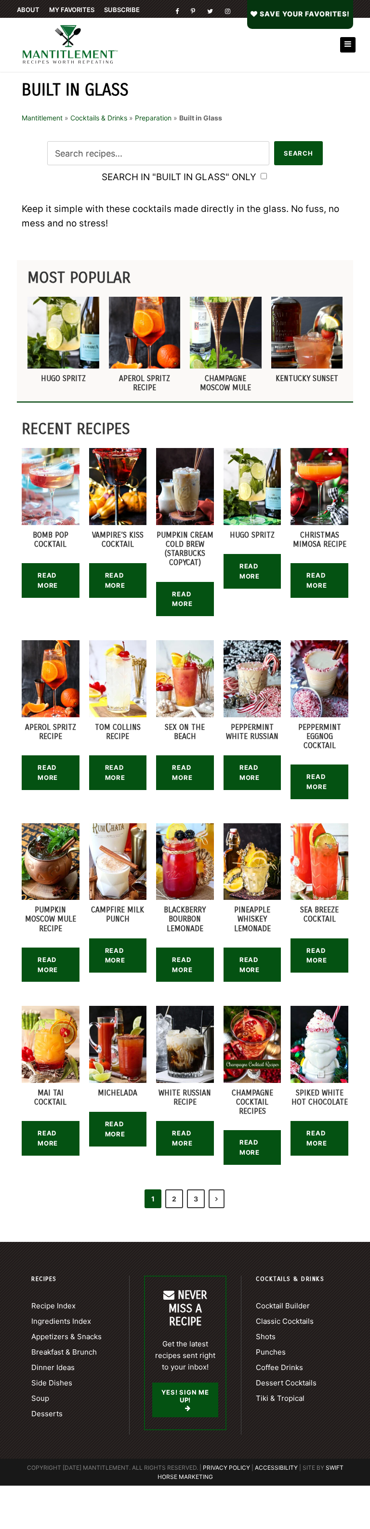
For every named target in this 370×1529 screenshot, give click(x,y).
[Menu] (348, 45)
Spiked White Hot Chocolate (319, 1097)
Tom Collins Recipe (118, 732)
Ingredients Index (61, 1321)
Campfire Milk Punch (117, 914)
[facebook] (177, 11)
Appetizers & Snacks (66, 1336)
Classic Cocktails (285, 1321)
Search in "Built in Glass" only (180, 177)
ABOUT (28, 9)
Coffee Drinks (279, 1367)
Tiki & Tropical (280, 1398)
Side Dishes (51, 1382)
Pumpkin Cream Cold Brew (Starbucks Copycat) (185, 548)
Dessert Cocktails (286, 1382)
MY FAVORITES (71, 9)
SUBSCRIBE (122, 9)
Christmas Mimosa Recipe (319, 539)
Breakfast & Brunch (64, 1352)
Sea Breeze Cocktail (319, 914)
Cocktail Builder (283, 1305)
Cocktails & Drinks (98, 118)
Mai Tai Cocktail (50, 1097)
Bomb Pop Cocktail (50, 539)
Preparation (153, 118)
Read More (48, 580)
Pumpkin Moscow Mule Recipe (50, 919)
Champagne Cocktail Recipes (252, 1102)
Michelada (117, 1092)
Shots (266, 1336)
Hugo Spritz (63, 378)
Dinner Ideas (53, 1367)
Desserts (47, 1413)
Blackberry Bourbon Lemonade (185, 919)
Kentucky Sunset (307, 378)
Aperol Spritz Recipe (144, 383)
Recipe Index (53, 1305)
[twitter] (210, 11)
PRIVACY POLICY (226, 1467)
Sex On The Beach (185, 732)
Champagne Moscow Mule (225, 383)
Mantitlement (42, 118)
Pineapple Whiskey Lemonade (252, 919)
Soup (40, 1398)
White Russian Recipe (185, 1097)
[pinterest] (193, 11)
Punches (271, 1352)
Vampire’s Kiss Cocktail (118, 539)
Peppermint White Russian (252, 732)
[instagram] (227, 11)
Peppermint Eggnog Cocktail (319, 736)
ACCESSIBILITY (276, 1467)
